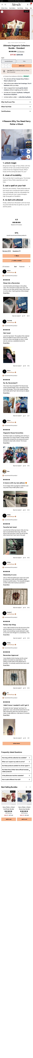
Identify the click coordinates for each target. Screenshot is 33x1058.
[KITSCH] (16, 4)
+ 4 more (23, 311)
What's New (4, 8)
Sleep (26, 8)
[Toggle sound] (28, 151)
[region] (16, 1)
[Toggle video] (28, 157)
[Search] (5, 4)
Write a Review (19, 261)
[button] (2, 12)
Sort (15, 266)
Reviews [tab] (7, 251)
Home (9, 42)
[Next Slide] (29, 243)
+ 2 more (23, 411)
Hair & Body (20, 8)
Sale (31, 8)
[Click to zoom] (26, 36)
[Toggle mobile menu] (2, 4)
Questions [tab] (17, 251)
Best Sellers (12, 8)
